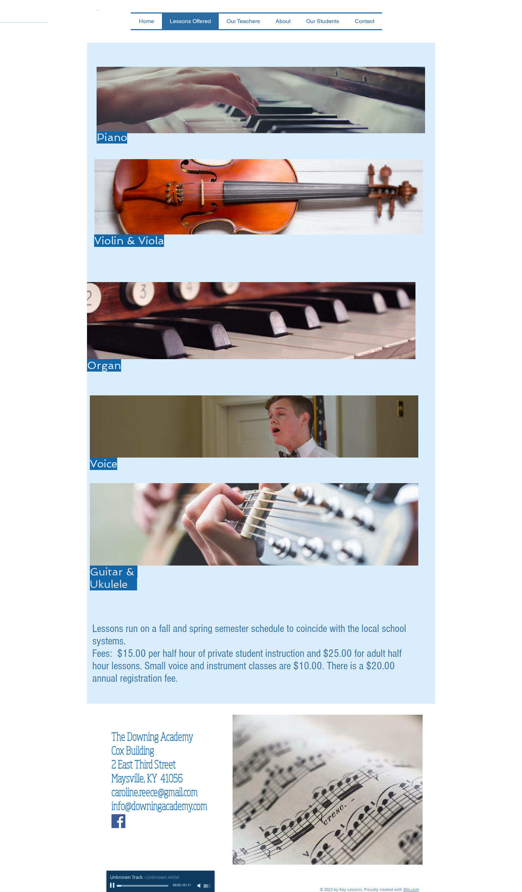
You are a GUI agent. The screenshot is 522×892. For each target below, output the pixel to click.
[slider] (207, 886)
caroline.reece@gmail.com (155, 792)
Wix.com (411, 889)
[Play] (113, 885)
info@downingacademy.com (159, 805)
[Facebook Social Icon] (118, 821)
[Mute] (199, 885)
